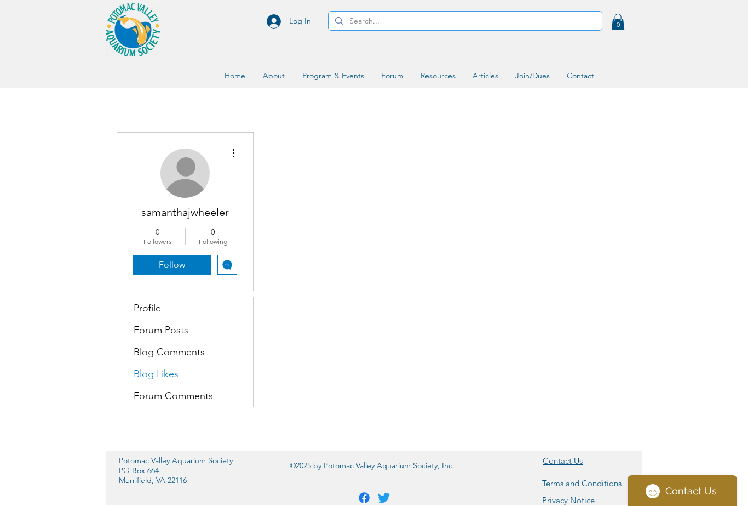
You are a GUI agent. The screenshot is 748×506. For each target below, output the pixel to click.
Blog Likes (156, 374)
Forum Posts (161, 330)
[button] (618, 22)
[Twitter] (384, 498)
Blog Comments (169, 352)
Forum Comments (173, 396)
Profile (147, 308)
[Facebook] (364, 498)
